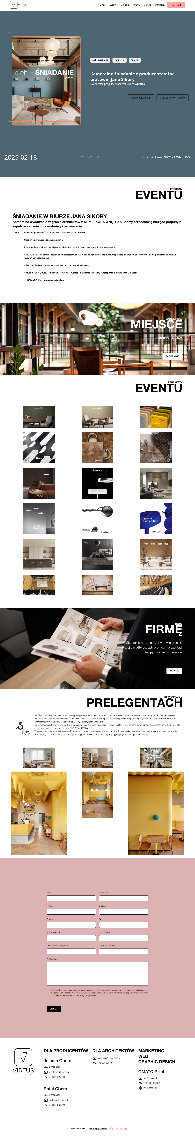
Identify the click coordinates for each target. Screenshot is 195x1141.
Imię (48, 893)
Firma (49, 906)
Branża (102, 906)
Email (101, 919)
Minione (125, 4)
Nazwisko (103, 893)
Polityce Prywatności (88, 996)
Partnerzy (160, 4)
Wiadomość (52, 959)
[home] (20, 5)
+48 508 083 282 (152, 1083)
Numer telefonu (53, 933)
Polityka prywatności (98, 1129)
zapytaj (174, 671)
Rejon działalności (107, 946)
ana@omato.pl (150, 1078)
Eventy (113, 4)
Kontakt (176, 4)
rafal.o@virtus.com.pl (58, 1100)
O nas (102, 4)
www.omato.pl (150, 1088)
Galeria (147, 4)
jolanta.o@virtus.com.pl (59, 1072)
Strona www (104, 933)
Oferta (136, 4)
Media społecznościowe (57, 946)
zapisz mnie (172, 356)
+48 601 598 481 (57, 1077)
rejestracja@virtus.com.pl (109, 1058)
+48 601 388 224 (57, 1105)
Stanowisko (52, 919)
